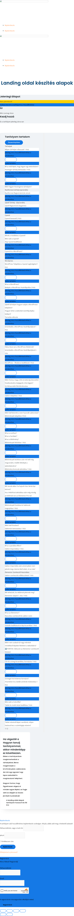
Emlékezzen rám (7, 841)
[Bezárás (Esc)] (23, 910)
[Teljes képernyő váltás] (10, 910)
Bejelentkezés (10, 25)
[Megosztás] (16, 910)
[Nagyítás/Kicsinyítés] (3, 910)
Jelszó (2, 835)
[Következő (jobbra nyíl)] (10, 914)
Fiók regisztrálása (6, 865)
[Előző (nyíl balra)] (3, 914)
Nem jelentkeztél (6, 101)
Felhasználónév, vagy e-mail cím (11, 828)
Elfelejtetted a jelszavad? (9, 852)
